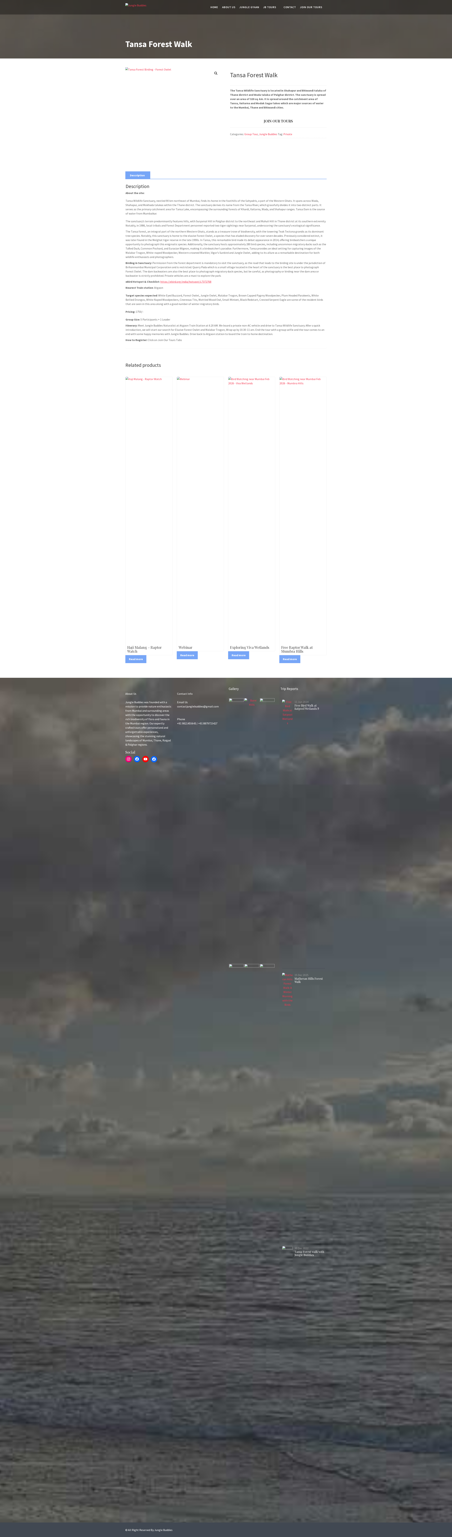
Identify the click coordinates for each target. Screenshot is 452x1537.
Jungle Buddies (268, 134)
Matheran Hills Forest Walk (309, 980)
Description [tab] (137, 175)
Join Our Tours (311, 7)
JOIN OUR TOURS (278, 121)
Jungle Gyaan (249, 7)
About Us (228, 7)
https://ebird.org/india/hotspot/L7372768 (185, 281)
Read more (136, 659)
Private (287, 134)
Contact (290, 7)
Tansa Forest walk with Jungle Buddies (309, 1253)
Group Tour (251, 134)
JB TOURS (269, 7)
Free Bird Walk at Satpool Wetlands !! (307, 707)
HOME (214, 7)
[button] (216, 73)
